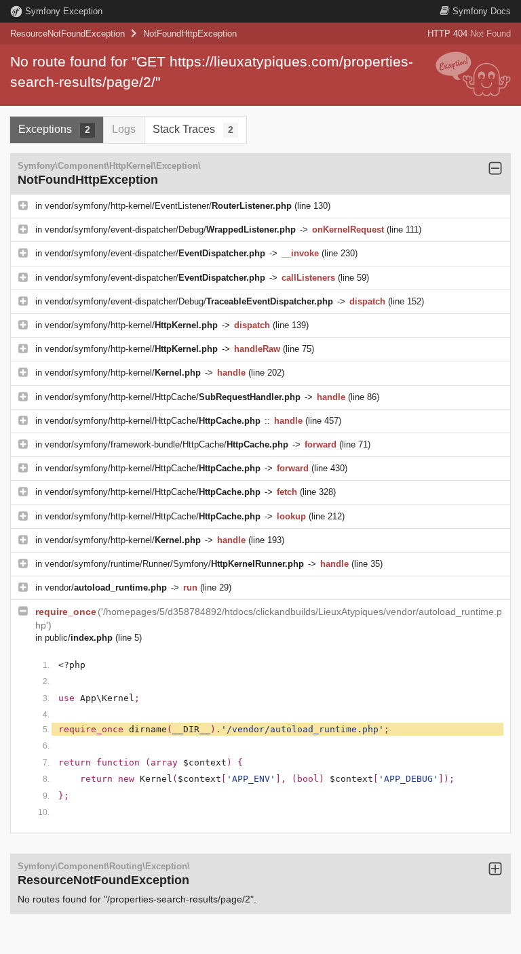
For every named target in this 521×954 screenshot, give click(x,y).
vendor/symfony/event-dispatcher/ (155, 253)
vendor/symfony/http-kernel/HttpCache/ (173, 397)
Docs (481, 11)
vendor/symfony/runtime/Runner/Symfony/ (174, 564)
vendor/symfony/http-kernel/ (131, 325)
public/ (79, 638)
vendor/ (106, 587)
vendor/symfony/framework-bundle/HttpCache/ (166, 444)
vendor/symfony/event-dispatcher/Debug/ (170, 229)
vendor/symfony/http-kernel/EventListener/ (168, 206)
